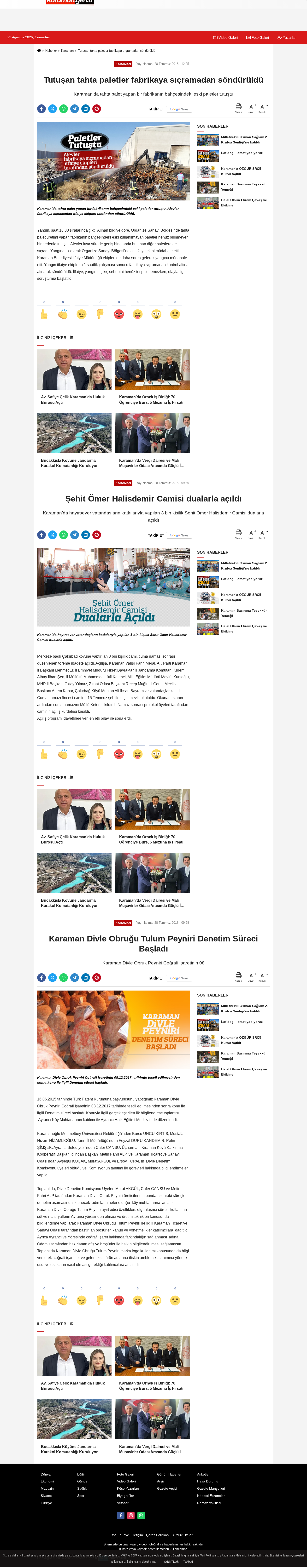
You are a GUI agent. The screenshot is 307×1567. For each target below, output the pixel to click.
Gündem (83, 1481)
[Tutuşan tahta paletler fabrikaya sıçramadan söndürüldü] (113, 161)
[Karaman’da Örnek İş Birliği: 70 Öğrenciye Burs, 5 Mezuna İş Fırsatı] (152, 369)
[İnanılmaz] (156, 306)
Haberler (51, 50)
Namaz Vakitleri (209, 1503)
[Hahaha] (138, 306)
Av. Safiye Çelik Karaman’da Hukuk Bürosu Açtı (73, 399)
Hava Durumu (207, 1481)
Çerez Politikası (158, 1535)
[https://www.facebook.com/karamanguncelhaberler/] (120, 1515)
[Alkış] (63, 306)
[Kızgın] (119, 306)
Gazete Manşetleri (211, 1488)
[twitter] (52, 108)
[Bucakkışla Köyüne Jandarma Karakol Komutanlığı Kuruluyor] (74, 433)
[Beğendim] (44, 306)
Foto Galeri (260, 37)
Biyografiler (125, 1496)
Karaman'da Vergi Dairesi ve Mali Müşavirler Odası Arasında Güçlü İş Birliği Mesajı (151, 463)
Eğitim (82, 1474)
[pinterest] (96, 108)
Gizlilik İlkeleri (183, 1535)
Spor (80, 1496)
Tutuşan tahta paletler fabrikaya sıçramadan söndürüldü (116, 50)
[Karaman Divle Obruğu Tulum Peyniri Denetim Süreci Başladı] (113, 1029)
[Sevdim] (82, 306)
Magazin (47, 1488)
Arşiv (161, 1481)
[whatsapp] (63, 108)
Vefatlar (123, 1503)
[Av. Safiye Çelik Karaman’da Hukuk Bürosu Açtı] (74, 369)
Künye (124, 1535)
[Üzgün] (175, 306)
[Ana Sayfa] (39, 51)
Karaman (67, 50)
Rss (113, 1535)
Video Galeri (228, 37)
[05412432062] (141, 1515)
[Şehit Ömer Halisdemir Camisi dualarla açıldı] (113, 587)
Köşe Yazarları (128, 1488)
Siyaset (46, 1496)
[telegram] (74, 108)
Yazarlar (289, 37)
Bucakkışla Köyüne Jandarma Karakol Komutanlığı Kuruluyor (69, 463)
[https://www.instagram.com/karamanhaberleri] (131, 1515)
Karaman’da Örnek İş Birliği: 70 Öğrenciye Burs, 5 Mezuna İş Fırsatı (151, 399)
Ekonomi (47, 1481)
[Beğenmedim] (100, 306)
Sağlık (82, 1488)
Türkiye (46, 1503)
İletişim (137, 1535)
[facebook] (41, 108)
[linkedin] (85, 108)
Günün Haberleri (169, 1474)
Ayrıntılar (171, 1561)
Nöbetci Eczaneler (211, 1496)
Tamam (188, 1561)
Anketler (203, 1474)
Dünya (46, 1474)
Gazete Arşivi (167, 1488)
